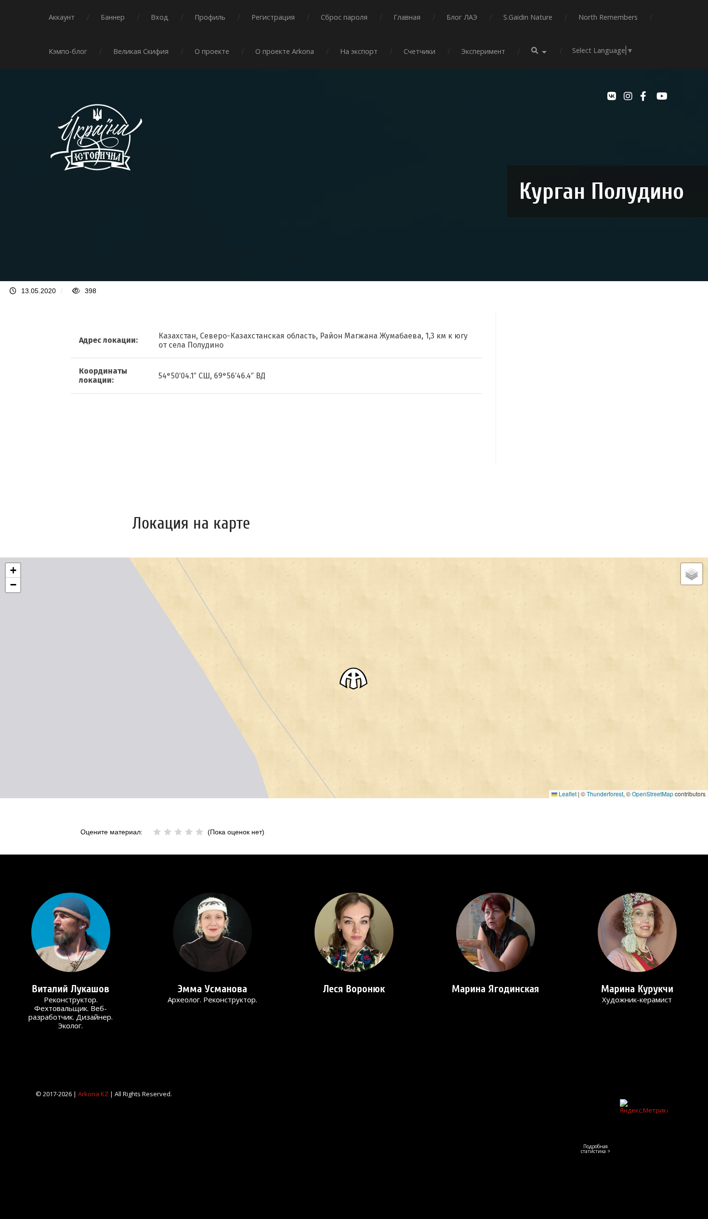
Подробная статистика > (595, 1149)
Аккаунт (62, 17)
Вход (160, 17)
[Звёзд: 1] (157, 832)
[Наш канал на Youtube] (662, 96)
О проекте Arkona (284, 51)
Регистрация (273, 17)
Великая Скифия (141, 51)
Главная (406, 17)
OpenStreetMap (652, 794)
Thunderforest (605, 794)
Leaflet (567, 794)
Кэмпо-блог (68, 51)
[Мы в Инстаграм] (629, 96)
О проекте (212, 51)
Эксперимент (483, 51)
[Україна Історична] (96, 179)
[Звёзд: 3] (178, 832)
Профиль (210, 17)
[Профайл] (70, 932)
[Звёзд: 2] (167, 832)
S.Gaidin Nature (527, 17)
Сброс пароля (344, 17)
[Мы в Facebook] (646, 96)
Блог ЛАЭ (461, 17)
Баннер (113, 17)
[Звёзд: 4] (189, 832)
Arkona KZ (93, 1093)
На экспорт (359, 51)
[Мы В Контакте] (613, 96)
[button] (354, 678)
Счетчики (419, 51)
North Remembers (608, 17)
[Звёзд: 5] (199, 832)
